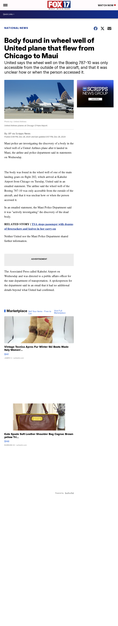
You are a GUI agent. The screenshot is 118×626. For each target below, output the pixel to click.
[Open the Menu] (5, 5)
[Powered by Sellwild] (69, 493)
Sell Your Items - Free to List (39, 312)
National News (16, 27)
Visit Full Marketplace (60, 312)
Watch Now (106, 5)
